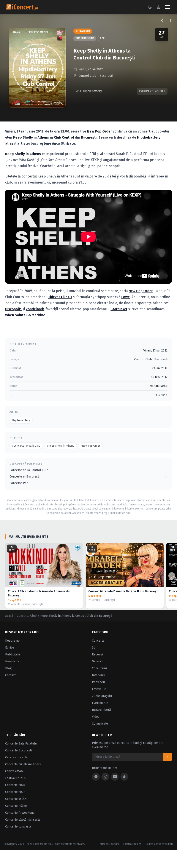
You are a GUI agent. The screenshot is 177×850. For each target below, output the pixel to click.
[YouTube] (115, 777)
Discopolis (13, 309)
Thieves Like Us (60, 297)
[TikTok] (124, 777)
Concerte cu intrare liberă (23, 764)
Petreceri (98, 682)
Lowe (125, 297)
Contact (10, 675)
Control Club (87, 76)
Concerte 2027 (15, 792)
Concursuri (99, 668)
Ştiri (94, 647)
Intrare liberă (101, 710)
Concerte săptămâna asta (22, 819)
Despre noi (12, 640)
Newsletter (13, 661)
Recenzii (97, 654)
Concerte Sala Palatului (21, 743)
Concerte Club (85, 38)
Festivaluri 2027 (16, 778)
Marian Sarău (159, 386)
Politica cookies (132, 843)
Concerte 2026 (15, 785)
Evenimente (100, 703)
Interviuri (98, 675)
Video (96, 717)
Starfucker (119, 309)
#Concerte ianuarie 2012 (26, 445)
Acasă (9, 616)
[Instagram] (105, 777)
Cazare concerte (16, 757)
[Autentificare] (158, 7)
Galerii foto (99, 661)
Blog (8, 668)
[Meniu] (167, 7)
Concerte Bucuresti (18, 750)
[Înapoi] (162, 20)
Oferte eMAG (14, 771)
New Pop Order (141, 291)
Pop (102, 38)
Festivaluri (99, 689)
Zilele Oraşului (102, 696)
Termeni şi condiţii (109, 843)
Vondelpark (35, 309)
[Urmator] (171, 575)
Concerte (98, 640)
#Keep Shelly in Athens (60, 445)
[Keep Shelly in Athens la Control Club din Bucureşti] (37, 68)
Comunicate (100, 723)
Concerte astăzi (16, 799)
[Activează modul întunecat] (150, 7)
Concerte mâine (16, 806)
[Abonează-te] (167, 757)
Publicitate (12, 654)
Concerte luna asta (18, 826)
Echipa (9, 647)
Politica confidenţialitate (159, 843)
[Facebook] (96, 777)
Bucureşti (106, 76)
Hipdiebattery (92, 91)
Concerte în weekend (20, 813)
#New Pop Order (90, 445)
